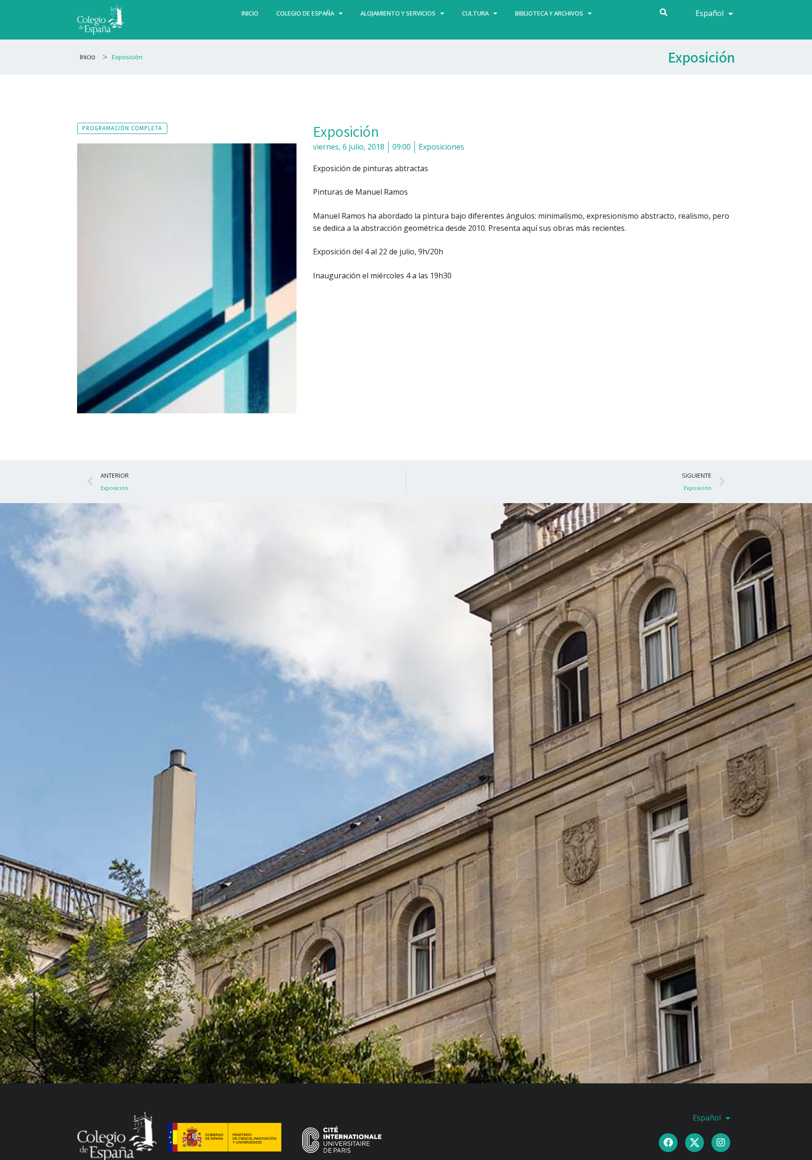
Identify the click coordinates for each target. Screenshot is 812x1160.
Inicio (250, 13)
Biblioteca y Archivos (549, 13)
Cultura (475, 13)
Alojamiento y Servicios (398, 13)
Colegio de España (305, 13)
